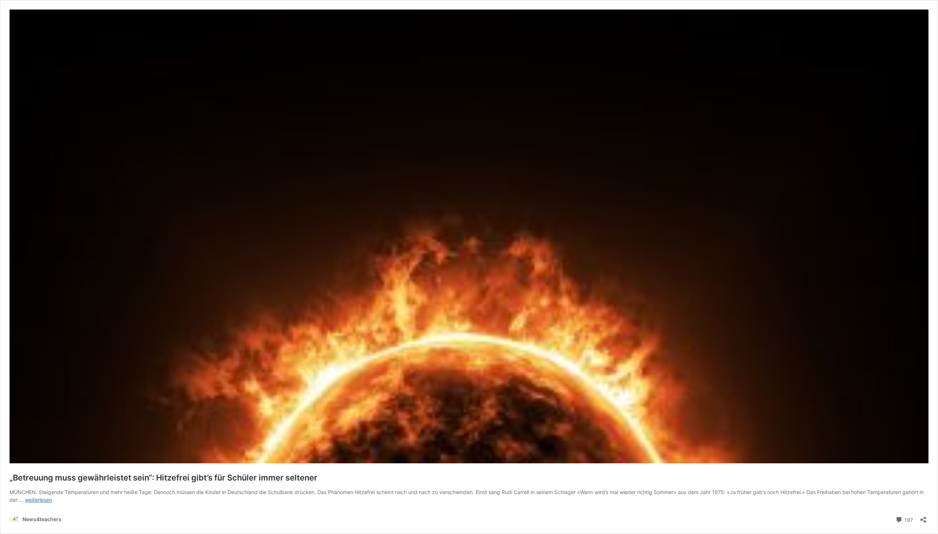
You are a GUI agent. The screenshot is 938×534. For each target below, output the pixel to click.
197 (908, 519)
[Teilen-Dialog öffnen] (923, 517)
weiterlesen (38, 500)
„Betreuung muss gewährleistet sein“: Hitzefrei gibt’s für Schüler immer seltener (163, 477)
